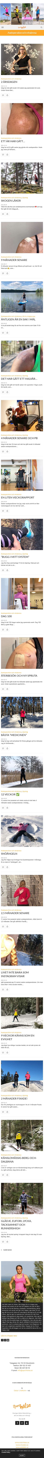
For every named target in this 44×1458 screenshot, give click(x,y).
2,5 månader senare (15, 913)
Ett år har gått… (13, 141)
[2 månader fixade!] (22, 1076)
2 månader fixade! (14, 1098)
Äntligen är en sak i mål (18, 319)
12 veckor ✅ (10, 794)
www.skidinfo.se (22, 1447)
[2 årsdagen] (22, 59)
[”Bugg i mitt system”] (22, 534)
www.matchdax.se (22, 1442)
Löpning (25, 197)
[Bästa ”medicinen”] (22, 712)
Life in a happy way (28, 316)
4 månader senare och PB (19, 438)
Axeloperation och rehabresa (11, 79)
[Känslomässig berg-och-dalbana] (22, 1135)
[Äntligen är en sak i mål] (22, 297)
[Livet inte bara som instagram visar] (22, 950)
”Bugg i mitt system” (15, 556)
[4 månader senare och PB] (22, 415)
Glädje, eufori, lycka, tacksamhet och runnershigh (16, 1224)
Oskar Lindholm (20, 1391)
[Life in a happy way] (22, 14)
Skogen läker (11, 200)
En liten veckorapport (17, 497)
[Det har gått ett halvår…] (22, 356)
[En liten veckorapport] (22, 475)
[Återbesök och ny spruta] (22, 653)
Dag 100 (6, 616)
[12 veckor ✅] (22, 771)
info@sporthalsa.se (25, 1370)
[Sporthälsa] (22, 27)
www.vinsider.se (22, 1445)
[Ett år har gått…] (22, 118)
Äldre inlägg (7, 1250)
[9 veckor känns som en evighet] (22, 1013)
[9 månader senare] (22, 237)
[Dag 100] (22, 593)
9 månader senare (14, 260)
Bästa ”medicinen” (14, 735)
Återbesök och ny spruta (19, 675)
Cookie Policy (6, 1452)
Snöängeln (9, 853)
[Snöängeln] (22, 831)
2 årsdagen (9, 81)
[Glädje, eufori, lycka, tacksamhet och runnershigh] (22, 1198)
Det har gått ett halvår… (19, 378)
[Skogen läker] (22, 178)
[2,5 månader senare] (22, 890)
